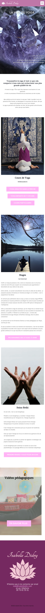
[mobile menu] (42, 3)
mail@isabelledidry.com (22, 586)
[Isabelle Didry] (10, 3)
